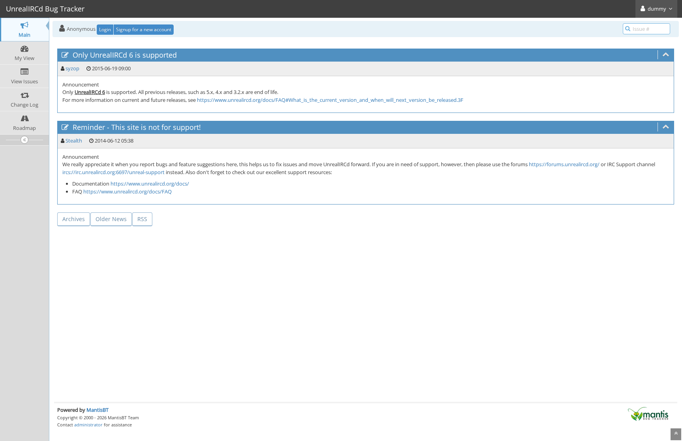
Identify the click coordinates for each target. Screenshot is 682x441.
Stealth (74, 140)
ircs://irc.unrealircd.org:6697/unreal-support (113, 172)
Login (105, 29)
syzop (72, 68)
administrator (88, 425)
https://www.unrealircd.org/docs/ (150, 183)
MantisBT (97, 409)
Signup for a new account (143, 29)
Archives (73, 219)
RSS (142, 219)
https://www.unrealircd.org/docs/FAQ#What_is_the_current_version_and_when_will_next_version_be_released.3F (330, 99)
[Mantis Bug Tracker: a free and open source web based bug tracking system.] (648, 413)
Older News (111, 219)
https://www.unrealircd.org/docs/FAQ (127, 191)
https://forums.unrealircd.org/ (564, 164)
